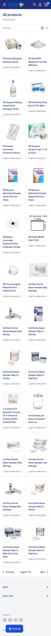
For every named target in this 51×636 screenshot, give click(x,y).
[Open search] (34, 4)
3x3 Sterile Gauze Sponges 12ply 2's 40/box (11, 375)
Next (43, 572)
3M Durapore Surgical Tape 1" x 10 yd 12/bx (37, 149)
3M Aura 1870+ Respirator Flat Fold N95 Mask (37, 61)
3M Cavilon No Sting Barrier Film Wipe (37, 104)
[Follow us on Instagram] (16, 620)
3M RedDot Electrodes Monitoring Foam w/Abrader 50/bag (11, 242)
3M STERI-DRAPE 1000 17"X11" (36, 239)
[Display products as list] (47, 28)
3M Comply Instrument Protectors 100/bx (11, 149)
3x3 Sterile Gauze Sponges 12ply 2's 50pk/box (36, 375)
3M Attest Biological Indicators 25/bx (12, 60)
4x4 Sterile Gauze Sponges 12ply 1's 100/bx (36, 506)
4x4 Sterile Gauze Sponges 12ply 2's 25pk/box (36, 550)
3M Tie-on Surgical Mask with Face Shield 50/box (11, 287)
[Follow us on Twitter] (10, 620)
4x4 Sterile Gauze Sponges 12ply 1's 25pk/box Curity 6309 (11, 552)
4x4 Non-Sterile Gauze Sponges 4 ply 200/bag (37, 462)
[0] (46, 4)
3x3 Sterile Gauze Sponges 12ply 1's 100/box (36, 331)
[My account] (40, 4)
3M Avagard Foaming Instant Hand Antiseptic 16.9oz (12, 105)
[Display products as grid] (42, 28)
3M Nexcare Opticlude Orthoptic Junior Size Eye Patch (12, 195)
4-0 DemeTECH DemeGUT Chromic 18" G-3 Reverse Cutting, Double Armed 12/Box (11, 415)
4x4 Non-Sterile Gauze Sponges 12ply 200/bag (12, 462)
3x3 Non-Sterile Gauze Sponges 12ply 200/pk (12, 331)
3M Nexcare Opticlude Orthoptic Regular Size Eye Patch (37, 195)
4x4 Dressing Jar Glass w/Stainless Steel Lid (36, 418)
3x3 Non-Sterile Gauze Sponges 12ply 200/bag (37, 287)
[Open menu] (4, 5)
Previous (10, 572)
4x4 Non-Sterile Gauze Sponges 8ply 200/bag (12, 506)
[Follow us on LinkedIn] (21, 620)
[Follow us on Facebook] (5, 620)
